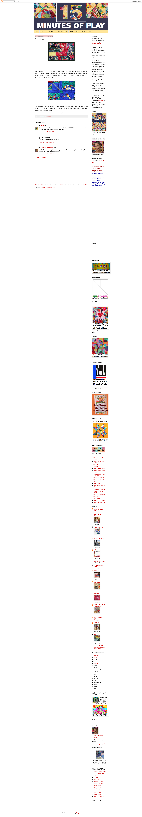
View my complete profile (98, 744)
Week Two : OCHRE (99, 500)
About (71, 31)
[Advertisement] (61, 171)
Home (36, 31)
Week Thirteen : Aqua (99, 468)
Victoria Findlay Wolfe (47, 147)
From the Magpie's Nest (99, 509)
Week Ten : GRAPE (99, 477)
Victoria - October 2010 (100, 771)
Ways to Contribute (86, 31)
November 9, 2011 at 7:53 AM (46, 154)
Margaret (96, 663)
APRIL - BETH (97, 785)
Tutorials (43, 31)
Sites (77, 31)
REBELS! (96, 623)
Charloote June (98, 790)
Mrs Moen (96, 593)
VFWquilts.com (96, 43)
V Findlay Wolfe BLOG (98, 566)
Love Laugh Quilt (99, 538)
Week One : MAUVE (99, 502)
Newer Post (38, 184)
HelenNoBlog (97, 570)
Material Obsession (99, 561)
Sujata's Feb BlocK (99, 781)
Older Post (85, 184)
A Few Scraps (98, 550)
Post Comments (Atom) (48, 187)
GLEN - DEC (97, 777)
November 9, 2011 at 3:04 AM (46, 142)
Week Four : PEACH (99, 494)
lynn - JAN (96, 779)
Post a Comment (41, 157)
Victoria (96, 655)
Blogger (78, 813)
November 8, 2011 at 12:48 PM (47, 132)
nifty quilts (97, 582)
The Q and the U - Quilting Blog (99, 618)
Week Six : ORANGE (99, 489)
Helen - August (97, 794)
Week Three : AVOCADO (97, 497)
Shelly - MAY (97, 788)
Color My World (98, 527)
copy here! (101, 100)
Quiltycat (96, 634)
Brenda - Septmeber (99, 796)
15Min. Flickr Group (62, 31)
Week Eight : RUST (99, 483)
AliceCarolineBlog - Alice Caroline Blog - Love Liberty (100, 647)
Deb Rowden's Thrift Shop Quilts (100, 605)
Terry (42, 125)
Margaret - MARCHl (99, 783)
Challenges (51, 31)
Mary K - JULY (97, 792)
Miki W (95, 657)
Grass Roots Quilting (97, 515)
